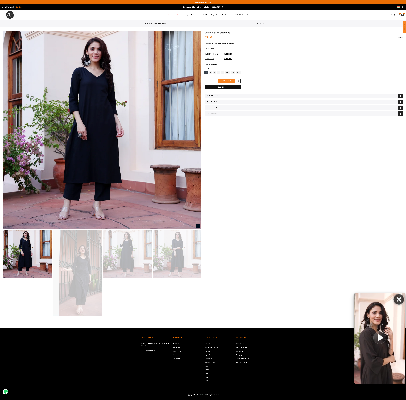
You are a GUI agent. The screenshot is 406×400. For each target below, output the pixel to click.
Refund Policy (240, 351)
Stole (206, 377)
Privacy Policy (240, 344)
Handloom (225, 15)
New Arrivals (159, 15)
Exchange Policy (241, 347)
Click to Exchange (242, 362)
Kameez (170, 15)
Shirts (249, 15)
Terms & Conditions (242, 359)
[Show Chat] (6, 391)
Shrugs (207, 373)
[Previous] (6, 129)
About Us (176, 344)
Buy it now (222, 87)
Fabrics (207, 370)
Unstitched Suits (237, 15)
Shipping (217, 44)
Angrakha (214, 15)
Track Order (177, 351)
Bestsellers (208, 359)
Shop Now (19, 7)
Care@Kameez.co (150, 350)
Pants (206, 366)
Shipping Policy (241, 355)
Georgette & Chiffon (191, 15)
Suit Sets (204, 15)
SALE (178, 15)
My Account (177, 347)
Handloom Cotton (210, 362)
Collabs (175, 355)
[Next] (197, 129)
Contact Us (176, 359)
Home (142, 23)
